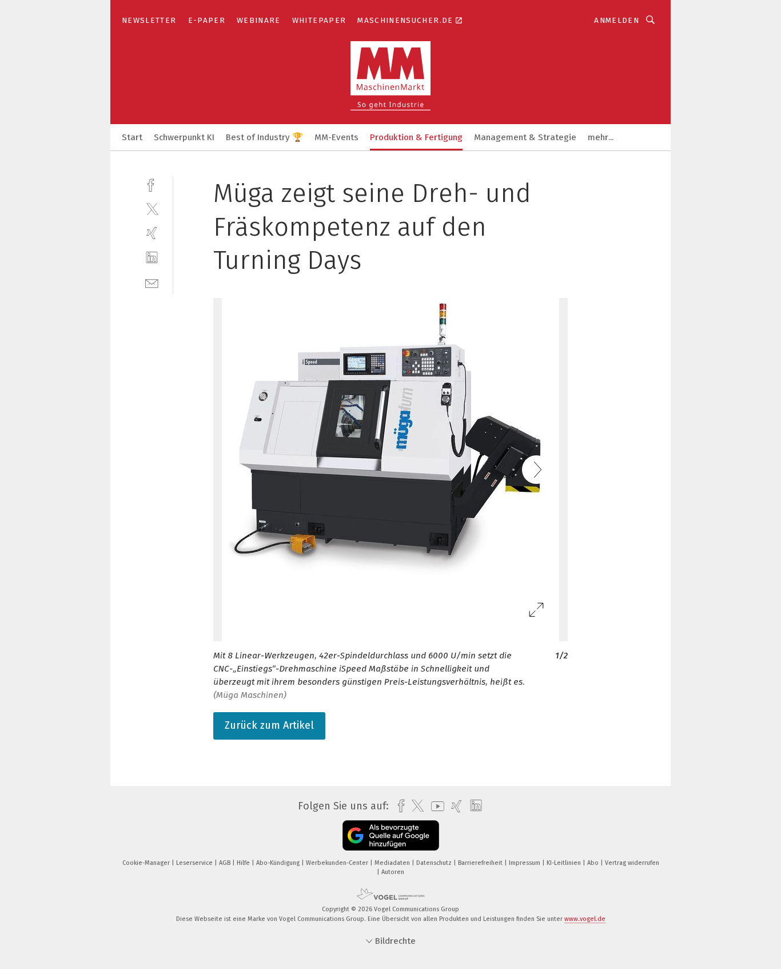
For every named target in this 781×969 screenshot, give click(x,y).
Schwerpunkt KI (184, 137)
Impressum (525, 863)
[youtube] (434, 806)
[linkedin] (152, 258)
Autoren (392, 872)
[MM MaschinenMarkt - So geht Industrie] (132, 136)
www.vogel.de (584, 919)
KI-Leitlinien (565, 863)
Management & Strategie (525, 137)
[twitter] (152, 208)
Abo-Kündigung (278, 863)
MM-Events (336, 137)
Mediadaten (393, 863)
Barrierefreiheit (481, 863)
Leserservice (195, 863)
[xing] (152, 233)
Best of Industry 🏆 (264, 137)
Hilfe (244, 863)
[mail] (152, 282)
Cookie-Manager (147, 863)
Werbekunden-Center (338, 863)
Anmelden (616, 20)
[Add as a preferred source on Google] (390, 835)
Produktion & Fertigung (416, 137)
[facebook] (152, 184)
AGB (225, 863)
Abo (593, 863)
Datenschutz (434, 863)
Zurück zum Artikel (269, 725)
